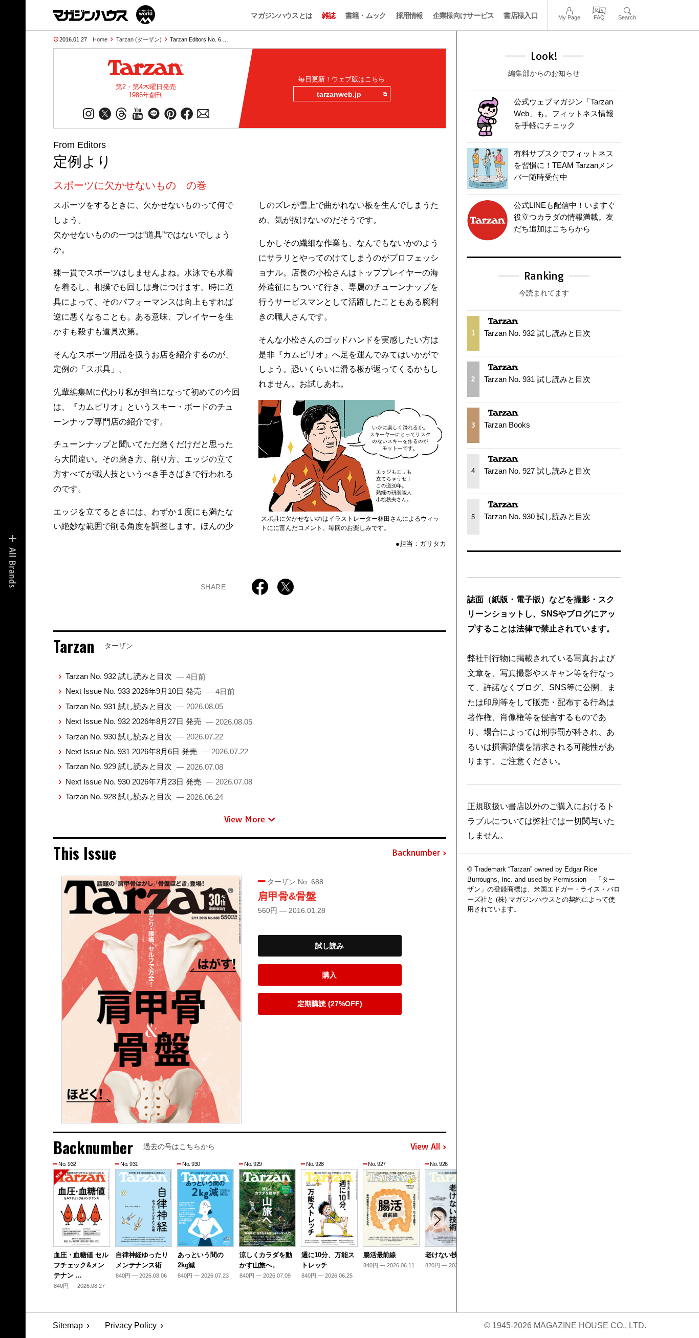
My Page (569, 9)
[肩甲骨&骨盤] (151, 999)
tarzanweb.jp (339, 94)
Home (100, 39)
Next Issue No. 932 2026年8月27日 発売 (158, 721)
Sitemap (68, 1325)
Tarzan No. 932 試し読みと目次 (135, 676)
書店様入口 (521, 15)
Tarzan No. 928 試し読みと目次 (144, 796)
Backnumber (416, 853)
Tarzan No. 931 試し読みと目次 (144, 706)
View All (425, 1147)
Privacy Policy (131, 1325)
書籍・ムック (365, 15)
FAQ (599, 9)
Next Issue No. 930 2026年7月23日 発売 (158, 781)
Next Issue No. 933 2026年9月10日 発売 (150, 691)
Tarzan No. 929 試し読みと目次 (144, 766)
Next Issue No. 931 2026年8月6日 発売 (156, 751)
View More (244, 819)
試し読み (329, 946)
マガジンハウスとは (281, 15)
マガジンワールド (104, 14)
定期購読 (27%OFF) (329, 1004)
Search (627, 9)
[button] (437, 1219)
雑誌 (329, 15)
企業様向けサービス (463, 15)
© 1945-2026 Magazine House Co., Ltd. (565, 1325)
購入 (329, 975)
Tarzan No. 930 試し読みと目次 (144, 736)
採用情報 (409, 15)
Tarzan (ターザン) (139, 39)
